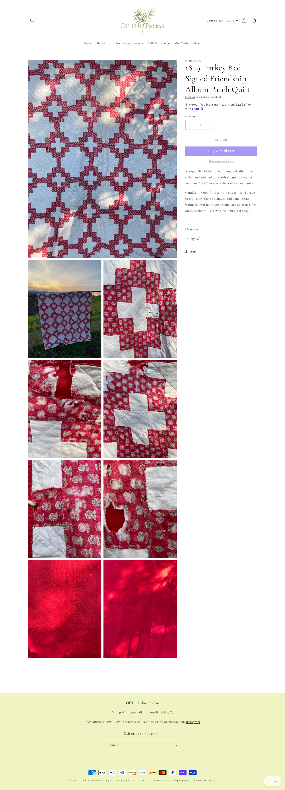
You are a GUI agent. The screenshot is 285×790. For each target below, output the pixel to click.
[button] (32, 20)
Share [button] (193, 251)
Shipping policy (182, 780)
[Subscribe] (175, 745)
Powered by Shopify (102, 780)
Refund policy (123, 780)
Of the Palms (84, 780)
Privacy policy (141, 780)
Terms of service (161, 780)
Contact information (204, 780)
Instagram (193, 722)
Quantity (190, 116)
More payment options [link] (221, 161)
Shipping (190, 97)
